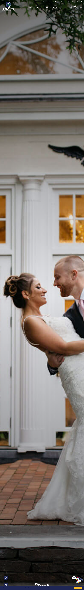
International (68, 1)
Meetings (55, 1)
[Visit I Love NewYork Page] (81, 2)
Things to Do (33, 7)
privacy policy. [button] (47, 587)
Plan (46, 7)
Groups (44, 1)
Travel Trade (61, 1)
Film (78, 1)
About (56, 7)
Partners (74, 1)
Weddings (50, 1)
